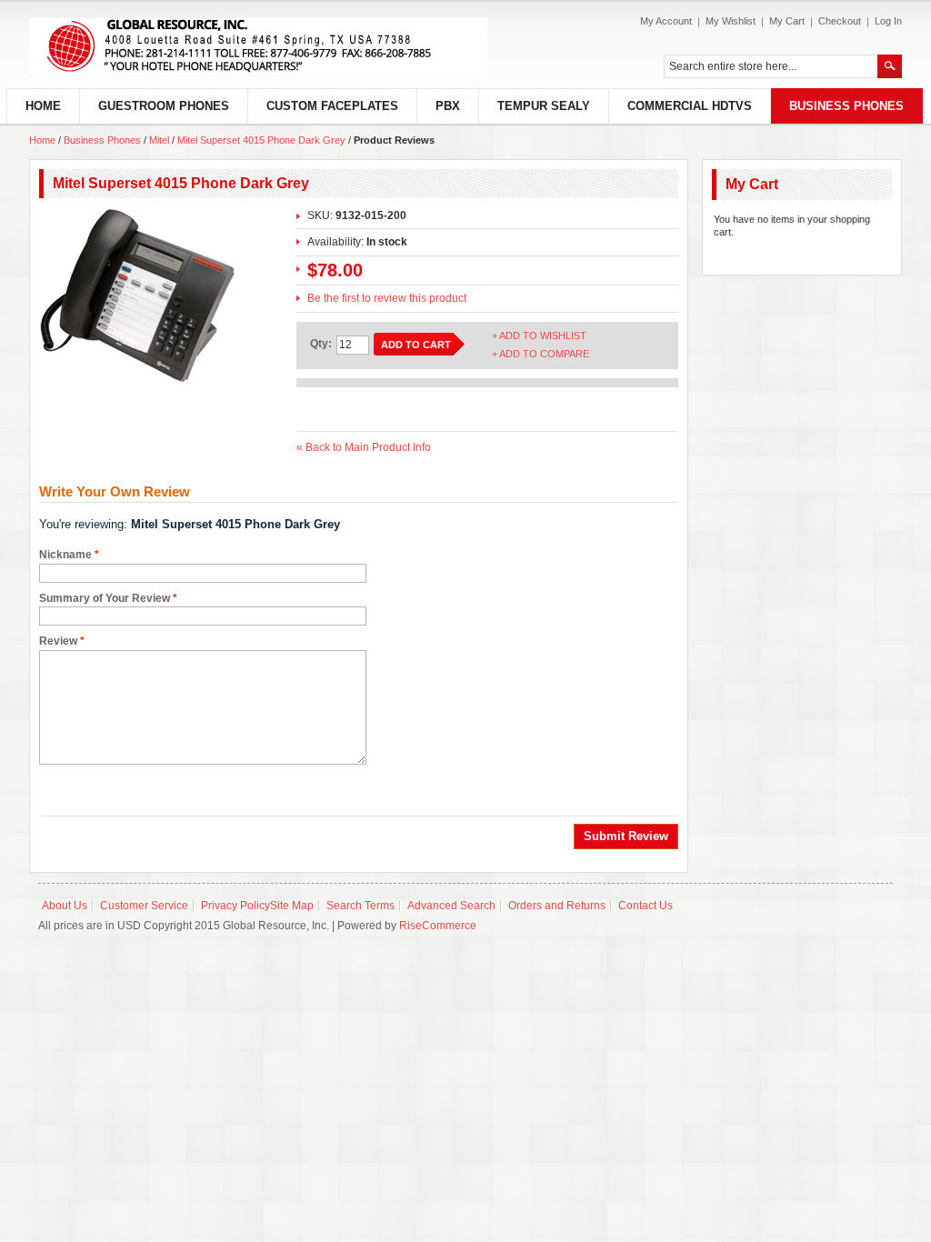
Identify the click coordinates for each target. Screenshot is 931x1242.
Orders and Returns (557, 905)
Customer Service (144, 905)
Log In (888, 20)
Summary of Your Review (104, 598)
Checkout (839, 20)
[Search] (889, 66)
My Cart (787, 20)
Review (58, 641)
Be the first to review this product (386, 298)
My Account (666, 20)
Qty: (321, 343)
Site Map (292, 905)
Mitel (159, 140)
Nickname (65, 554)
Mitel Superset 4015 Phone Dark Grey (261, 140)
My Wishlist (731, 20)
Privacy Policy (235, 905)
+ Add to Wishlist (539, 335)
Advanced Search (451, 905)
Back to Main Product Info (363, 447)
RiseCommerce (437, 925)
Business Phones (104, 140)
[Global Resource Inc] (258, 46)
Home (42, 140)
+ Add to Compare (540, 353)
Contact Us (645, 905)
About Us (64, 905)
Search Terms (360, 905)
